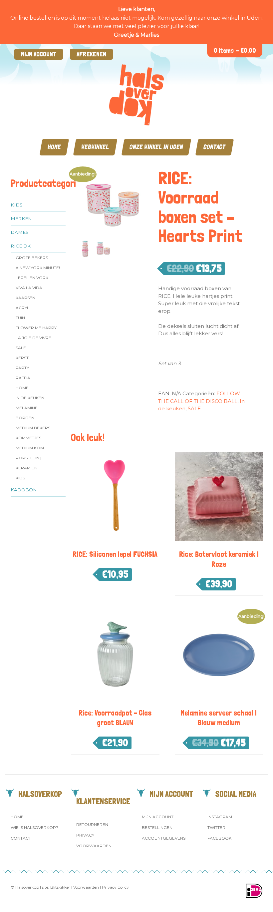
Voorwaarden (94, 845)
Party (22, 367)
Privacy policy (115, 887)
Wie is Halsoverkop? (34, 827)
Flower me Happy (36, 327)
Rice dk (21, 246)
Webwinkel (95, 147)
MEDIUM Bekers (33, 427)
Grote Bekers (32, 257)
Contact (214, 147)
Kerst (22, 357)
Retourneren (92, 824)
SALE (21, 347)
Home (54, 147)
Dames (20, 232)
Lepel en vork (32, 277)
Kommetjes (28, 437)
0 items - (235, 50)
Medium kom (30, 447)
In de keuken (30, 397)
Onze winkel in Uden (156, 147)
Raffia (23, 377)
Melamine (27, 407)
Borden (25, 417)
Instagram (219, 816)
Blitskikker (60, 887)
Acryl (22, 307)
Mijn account (38, 54)
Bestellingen (157, 827)
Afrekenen (91, 54)
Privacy (85, 835)
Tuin (20, 317)
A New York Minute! (38, 267)
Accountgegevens (163, 838)
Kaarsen (25, 297)
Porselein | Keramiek (28, 462)
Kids (17, 204)
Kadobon (24, 489)
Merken (21, 218)
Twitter (216, 827)
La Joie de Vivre (33, 337)
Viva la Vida (29, 287)
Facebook (219, 838)
